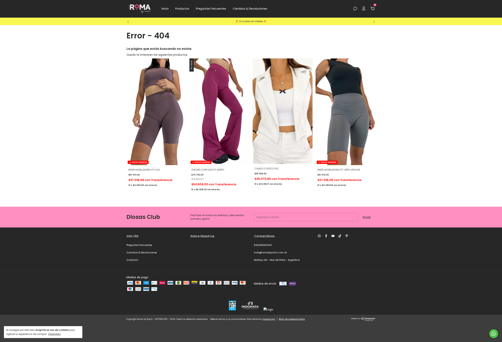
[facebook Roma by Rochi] (326, 236)
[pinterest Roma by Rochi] (346, 236)
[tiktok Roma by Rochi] (339, 236)
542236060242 (263, 245)
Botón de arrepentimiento (292, 319)
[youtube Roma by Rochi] (333, 236)
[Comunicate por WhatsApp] (493, 333)
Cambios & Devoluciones (250, 9)
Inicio (165, 9)
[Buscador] (355, 9)
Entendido (54, 334)
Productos (182, 9)
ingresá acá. (268, 319)
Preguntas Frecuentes (211, 9)
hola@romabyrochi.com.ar (270, 252)
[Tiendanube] (363, 320)
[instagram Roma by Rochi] (319, 236)
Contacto (132, 260)
